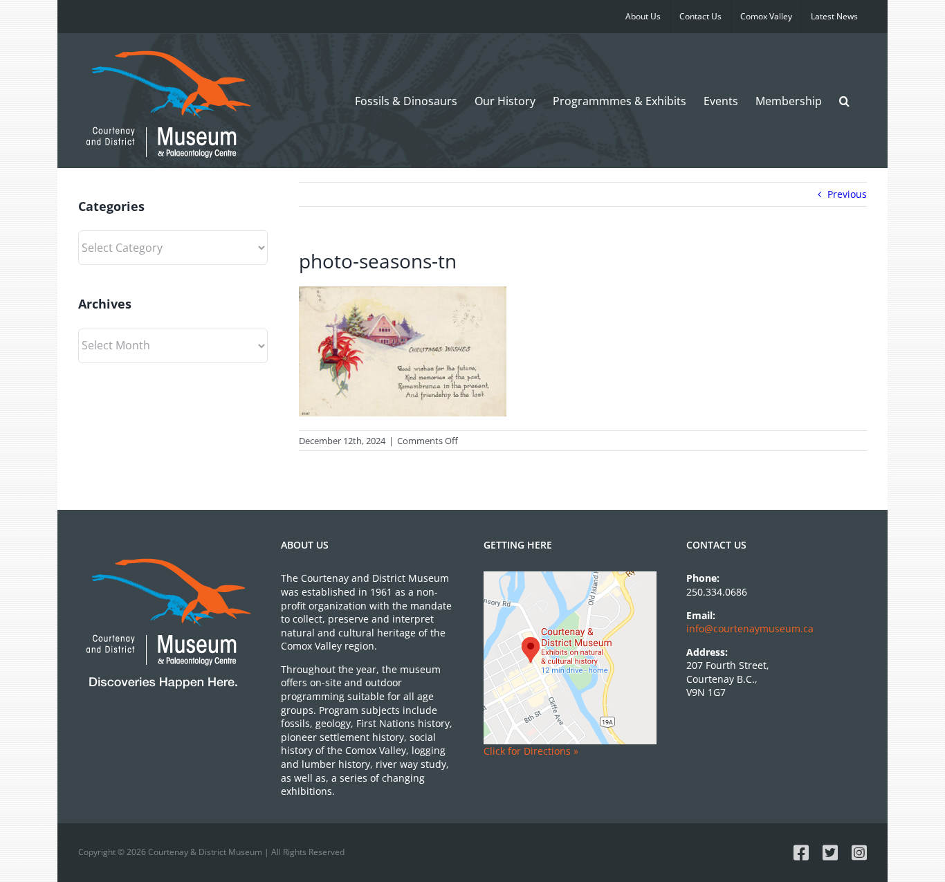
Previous (847, 194)
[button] (844, 100)
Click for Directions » (531, 750)
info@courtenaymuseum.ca (750, 628)
